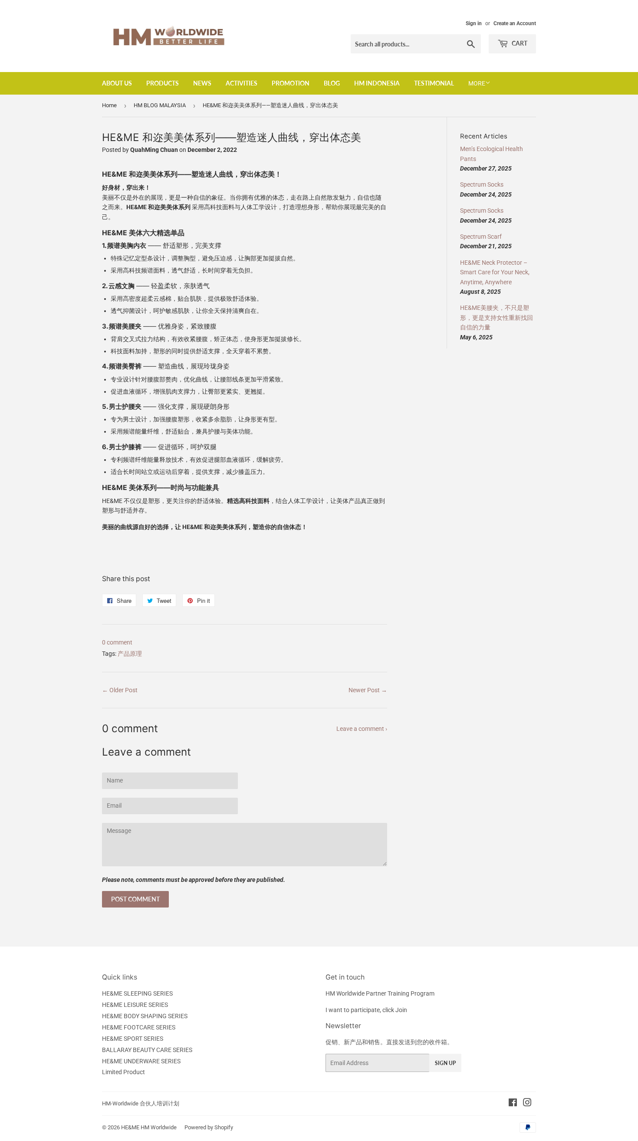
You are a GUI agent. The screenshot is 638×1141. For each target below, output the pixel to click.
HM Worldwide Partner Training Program (380, 993)
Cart (518, 43)
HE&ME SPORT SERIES (132, 1038)
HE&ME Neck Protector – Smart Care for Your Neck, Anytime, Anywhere (494, 272)
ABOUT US (117, 83)
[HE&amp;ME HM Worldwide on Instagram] (527, 1103)
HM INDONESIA (377, 83)
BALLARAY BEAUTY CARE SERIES (147, 1049)
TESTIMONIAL (434, 83)
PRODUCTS (162, 83)
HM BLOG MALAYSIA (160, 105)
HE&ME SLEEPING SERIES (137, 993)
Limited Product (123, 1072)
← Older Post (120, 690)
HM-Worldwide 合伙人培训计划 (140, 1103)
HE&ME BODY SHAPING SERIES (144, 1016)
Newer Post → (368, 690)
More (476, 83)
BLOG (332, 83)
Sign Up (445, 1063)
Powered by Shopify (208, 1127)
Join (401, 1009)
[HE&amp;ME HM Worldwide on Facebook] (512, 1103)
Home (109, 105)
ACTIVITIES (241, 83)
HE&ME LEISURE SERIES (135, 1004)
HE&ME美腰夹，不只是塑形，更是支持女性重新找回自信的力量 (496, 317)
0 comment (117, 642)
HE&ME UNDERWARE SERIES (141, 1061)
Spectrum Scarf (481, 236)
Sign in (474, 23)
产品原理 (130, 653)
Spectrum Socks (481, 184)
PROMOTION (290, 83)
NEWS (202, 83)
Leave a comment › (361, 728)
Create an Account (514, 23)
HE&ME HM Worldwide (149, 1127)
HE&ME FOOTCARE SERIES (138, 1027)
